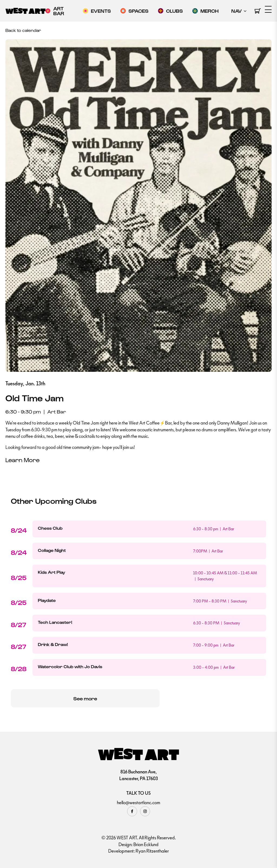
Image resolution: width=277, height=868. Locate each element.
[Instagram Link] (145, 811)
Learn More (22, 459)
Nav (236, 11)
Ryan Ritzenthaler (152, 851)
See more (85, 698)
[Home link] (25, 11)
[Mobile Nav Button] (268, 9)
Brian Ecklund (146, 844)
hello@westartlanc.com (138, 803)
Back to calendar (23, 30)
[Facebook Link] (132, 811)
